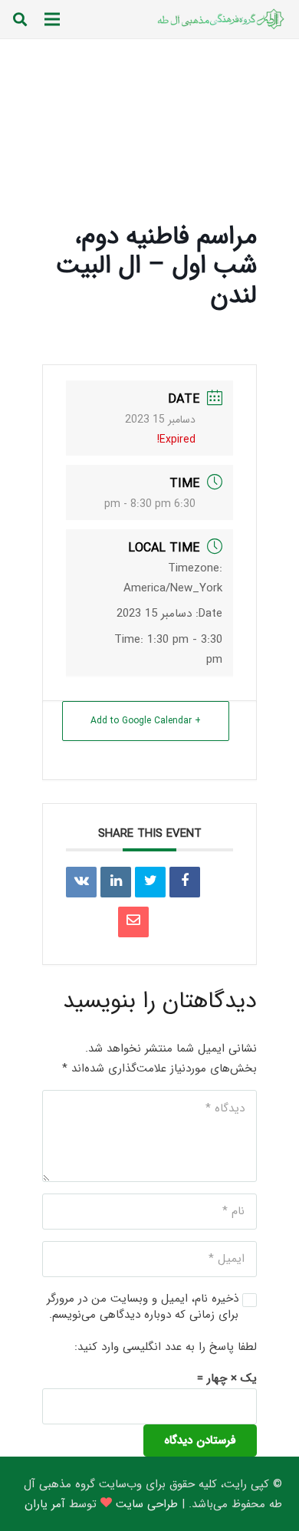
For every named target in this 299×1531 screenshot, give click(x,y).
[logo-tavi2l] (220, 19)
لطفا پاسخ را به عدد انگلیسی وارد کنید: (165, 1347)
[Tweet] (150, 882)
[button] (20, 19)
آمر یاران (45, 1504)
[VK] (81, 882)
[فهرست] (52, 19)
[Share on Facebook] (184, 882)
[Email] (133, 922)
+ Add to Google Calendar (145, 720)
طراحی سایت (147, 1504)
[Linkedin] (115, 882)
